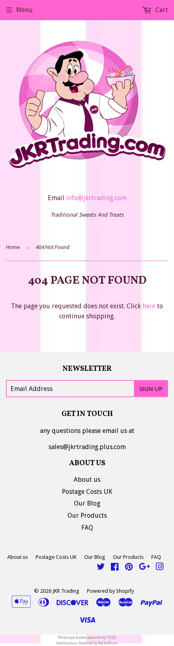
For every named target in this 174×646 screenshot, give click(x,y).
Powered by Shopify (110, 591)
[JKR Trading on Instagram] (160, 567)
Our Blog (87, 503)
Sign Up (151, 389)
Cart (161, 10)
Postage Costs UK (87, 491)
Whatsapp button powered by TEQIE (87, 638)
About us (87, 479)
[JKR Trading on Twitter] (101, 567)
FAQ (87, 527)
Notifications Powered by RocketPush (87, 643)
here (148, 306)
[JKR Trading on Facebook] (114, 567)
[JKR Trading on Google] (144, 567)
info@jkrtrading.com (96, 198)
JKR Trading (66, 591)
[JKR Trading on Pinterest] (129, 567)
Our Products (87, 515)
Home (13, 247)
